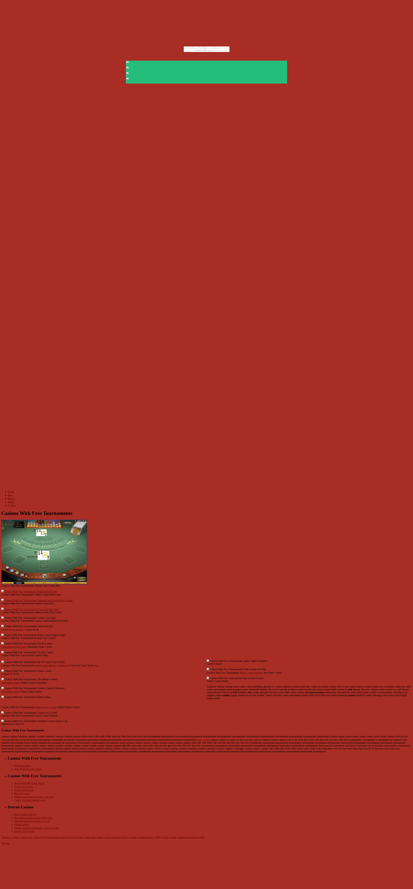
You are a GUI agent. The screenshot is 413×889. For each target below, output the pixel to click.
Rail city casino (22, 793)
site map (5, 843)
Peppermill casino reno (58, 837)
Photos (11, 498)
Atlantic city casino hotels (33, 837)
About (11, 501)
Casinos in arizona (23, 786)
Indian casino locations (251, 672)
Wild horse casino (10, 691)
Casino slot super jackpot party (29, 800)
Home (11, 491)
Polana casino (203, 739)
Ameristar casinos (10, 837)
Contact (12, 505)
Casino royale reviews (12, 629)
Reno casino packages (25, 814)
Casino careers (21, 824)
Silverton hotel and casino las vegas (32, 821)
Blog (10, 495)
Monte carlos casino (24, 831)
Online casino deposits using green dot (33, 796)
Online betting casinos (46, 707)
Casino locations (112, 837)
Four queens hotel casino (14, 646)
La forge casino (168, 837)
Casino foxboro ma (23, 790)
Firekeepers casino (10, 682)
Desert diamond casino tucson (29, 783)
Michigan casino (22, 765)
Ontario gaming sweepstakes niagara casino (36, 827)
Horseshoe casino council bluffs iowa (33, 817)
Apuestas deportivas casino (191, 837)
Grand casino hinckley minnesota (52, 665)
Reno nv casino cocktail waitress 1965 (140, 837)
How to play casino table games (87, 837)
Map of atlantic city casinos (28, 769)
